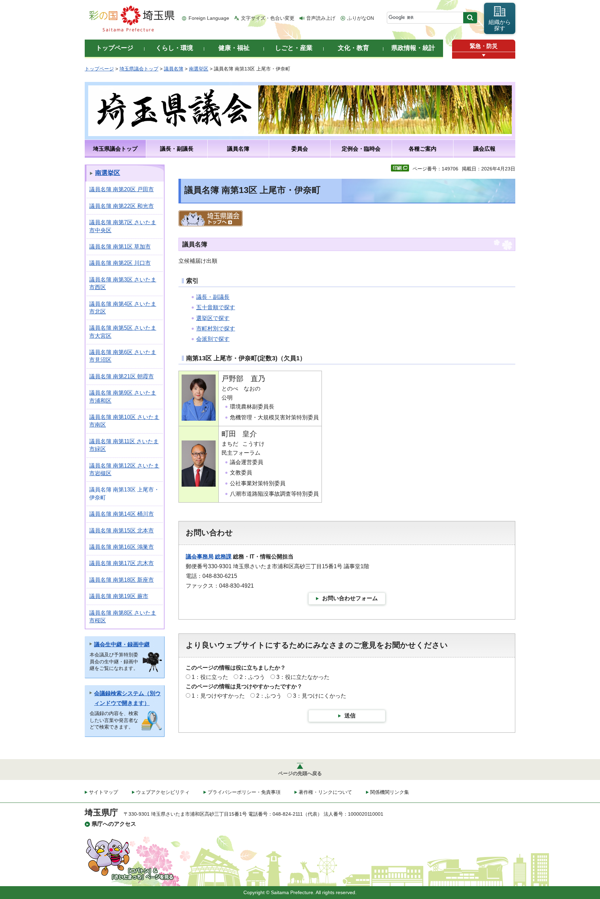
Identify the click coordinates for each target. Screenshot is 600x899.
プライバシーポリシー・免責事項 (244, 792)
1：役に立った (210, 677)
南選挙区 (198, 69)
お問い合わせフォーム (350, 598)
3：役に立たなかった (303, 677)
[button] (483, 55)
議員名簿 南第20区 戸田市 (121, 189)
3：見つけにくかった (319, 696)
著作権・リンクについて (325, 792)
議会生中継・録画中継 (122, 644)
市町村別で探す (215, 328)
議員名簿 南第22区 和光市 (121, 206)
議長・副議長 (213, 297)
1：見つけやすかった (218, 696)
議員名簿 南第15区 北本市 (121, 530)
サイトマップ (103, 792)
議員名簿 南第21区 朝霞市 (121, 376)
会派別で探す (213, 339)
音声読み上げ (320, 18)
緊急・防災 (484, 46)
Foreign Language (209, 18)
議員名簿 (173, 69)
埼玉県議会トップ (138, 69)
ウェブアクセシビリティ (163, 792)
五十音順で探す (215, 307)
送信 (350, 716)
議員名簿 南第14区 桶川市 (121, 514)
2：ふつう (252, 677)
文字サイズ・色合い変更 (267, 18)
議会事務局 (200, 557)
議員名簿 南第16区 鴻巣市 (121, 547)
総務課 (223, 557)
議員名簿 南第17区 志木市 (121, 563)
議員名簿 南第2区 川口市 (120, 263)
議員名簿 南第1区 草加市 (120, 247)
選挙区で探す (213, 318)
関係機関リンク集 (389, 792)
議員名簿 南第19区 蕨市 (118, 596)
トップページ (99, 69)
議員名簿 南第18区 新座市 (121, 580)
